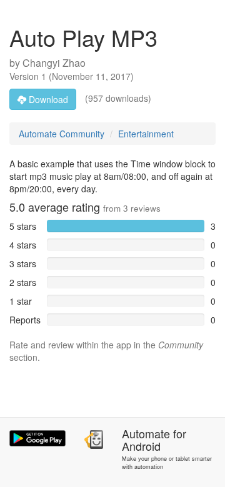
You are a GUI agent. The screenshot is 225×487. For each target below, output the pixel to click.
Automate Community (61, 133)
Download (47, 99)
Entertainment (146, 133)
